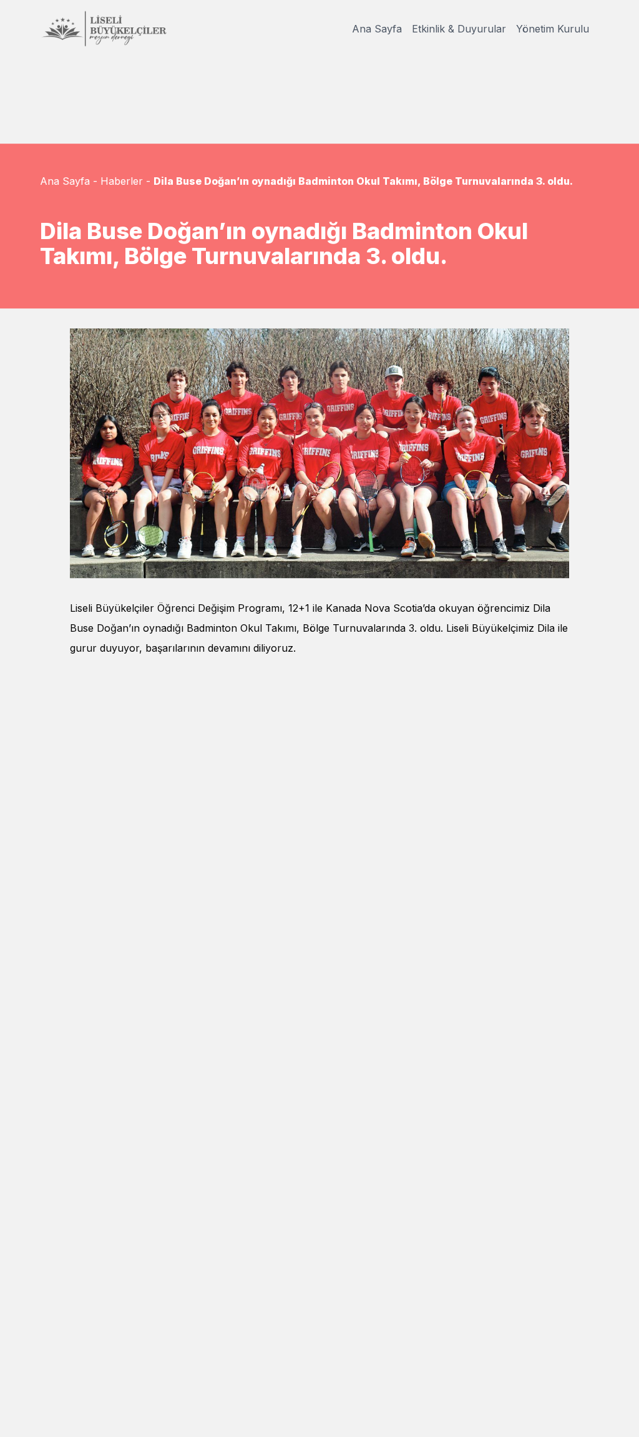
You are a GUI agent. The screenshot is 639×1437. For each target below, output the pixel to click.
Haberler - (125, 181)
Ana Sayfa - (68, 181)
